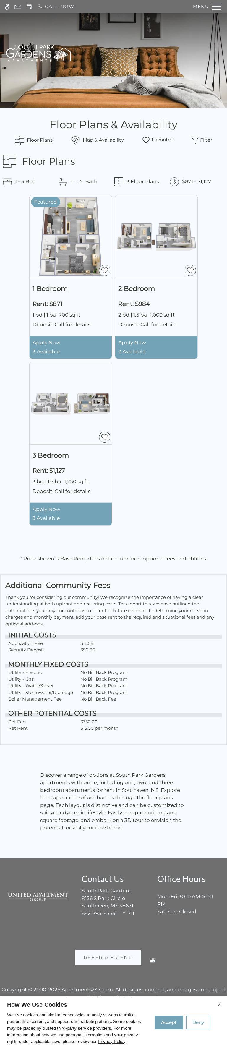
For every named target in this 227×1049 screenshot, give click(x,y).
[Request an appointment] (29, 6)
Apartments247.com (87, 990)
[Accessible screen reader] (7, 6)
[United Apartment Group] (38, 896)
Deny (198, 1022)
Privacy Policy (111, 1041)
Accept (168, 1022)
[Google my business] (152, 962)
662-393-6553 (108, 913)
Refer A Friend (108, 957)
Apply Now (46, 343)
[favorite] (104, 270)
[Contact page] (17, 6)
